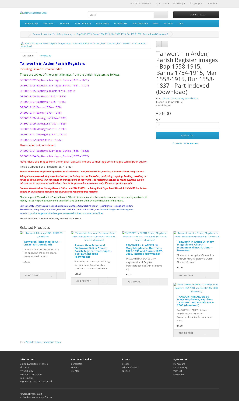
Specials (126, 370)
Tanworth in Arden (51, 342)
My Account (179, 363)
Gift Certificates (129, 367)
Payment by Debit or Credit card (36, 381)
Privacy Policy (26, 370)
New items (48, 23)
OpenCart (37, 393)
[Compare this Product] (164, 44)
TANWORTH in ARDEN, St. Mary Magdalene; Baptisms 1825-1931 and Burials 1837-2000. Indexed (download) (144, 249)
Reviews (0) (45, 55)
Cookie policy (26, 377)
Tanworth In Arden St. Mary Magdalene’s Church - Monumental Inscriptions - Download (195, 246)
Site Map (75, 370)
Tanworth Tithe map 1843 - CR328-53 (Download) (41, 243)
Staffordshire (102, 23)
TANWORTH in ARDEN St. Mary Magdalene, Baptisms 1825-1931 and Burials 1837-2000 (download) (195, 301)
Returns (75, 367)
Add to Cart (188, 135)
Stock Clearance (83, 23)
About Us (24, 367)
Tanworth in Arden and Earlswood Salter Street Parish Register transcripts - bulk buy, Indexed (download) (93, 250)
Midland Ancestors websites (34, 363)
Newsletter (178, 374)
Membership (31, 23)
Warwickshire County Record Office (180, 98)
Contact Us (76, 363)
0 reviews (177, 143)
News (156, 23)
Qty (158, 119)
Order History (180, 367)
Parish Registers (33, 342)
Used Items (64, 23)
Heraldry (168, 23)
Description (28, 55)
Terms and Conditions (31, 374)
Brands (125, 363)
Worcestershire (140, 23)
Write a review (191, 143)
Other (181, 23)
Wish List (177, 370)
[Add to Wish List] (159, 44)
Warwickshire (120, 23)
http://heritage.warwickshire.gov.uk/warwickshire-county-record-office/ (65, 213)
